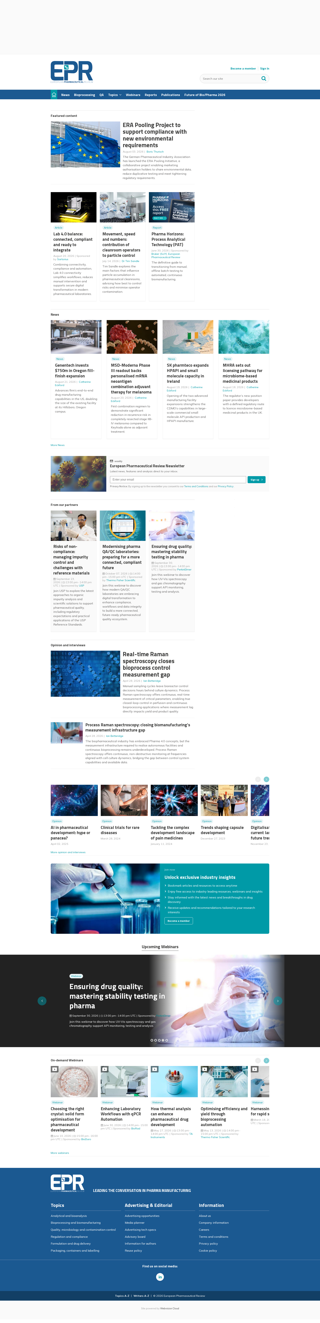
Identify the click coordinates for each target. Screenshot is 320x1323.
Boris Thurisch (155, 151)
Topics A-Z (122, 1295)
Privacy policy (208, 1243)
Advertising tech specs (140, 1229)
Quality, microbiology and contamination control (83, 1229)
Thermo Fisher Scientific (120, 580)
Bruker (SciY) (159, 254)
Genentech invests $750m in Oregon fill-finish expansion (74, 370)
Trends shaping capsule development (222, 830)
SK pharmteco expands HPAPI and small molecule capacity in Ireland (188, 373)
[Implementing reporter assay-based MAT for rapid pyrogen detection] (152, 1040)
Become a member (243, 68)
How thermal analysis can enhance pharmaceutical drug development (171, 1116)
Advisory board (135, 1236)
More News (58, 445)
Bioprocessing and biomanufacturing (76, 1222)
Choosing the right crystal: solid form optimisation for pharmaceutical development (67, 1119)
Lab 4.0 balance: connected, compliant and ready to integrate (73, 242)
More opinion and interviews (68, 852)
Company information (214, 1222)
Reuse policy (133, 1250)
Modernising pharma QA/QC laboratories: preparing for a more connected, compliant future (122, 557)
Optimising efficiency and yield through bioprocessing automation (224, 1116)
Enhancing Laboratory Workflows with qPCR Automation (121, 1114)
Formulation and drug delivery (71, 1243)
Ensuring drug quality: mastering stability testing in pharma (171, 551)
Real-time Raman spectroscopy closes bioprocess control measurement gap (148, 664)
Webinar (57, 976)
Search (264, 78)
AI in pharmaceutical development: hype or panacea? (70, 832)
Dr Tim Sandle (130, 261)
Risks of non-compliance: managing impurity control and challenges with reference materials (71, 559)
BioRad (135, 1128)
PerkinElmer (184, 569)
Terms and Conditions (196, 486)
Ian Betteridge (152, 680)
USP (81, 585)
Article (58, 227)
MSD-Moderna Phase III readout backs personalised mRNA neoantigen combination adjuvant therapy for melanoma (131, 378)
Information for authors (140, 1243)
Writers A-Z (141, 1295)
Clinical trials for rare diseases (120, 830)
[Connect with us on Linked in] (160, 1277)
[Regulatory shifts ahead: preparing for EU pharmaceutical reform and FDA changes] (155, 1040)
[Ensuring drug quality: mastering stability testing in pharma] (163, 1040)
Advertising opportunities (142, 1216)
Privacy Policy (226, 486)
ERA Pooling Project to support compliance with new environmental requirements (155, 135)
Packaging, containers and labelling (75, 1250)
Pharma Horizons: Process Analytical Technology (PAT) (168, 239)
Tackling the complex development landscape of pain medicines (173, 832)
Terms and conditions (213, 1236)
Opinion (57, 821)
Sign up (255, 480)
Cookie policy (208, 1250)
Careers (204, 1229)
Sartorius (62, 259)
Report (157, 227)
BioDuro (86, 1139)
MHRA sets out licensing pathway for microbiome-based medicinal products (242, 373)
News (59, 359)
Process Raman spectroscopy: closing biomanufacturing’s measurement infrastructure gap (137, 727)
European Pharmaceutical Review (165, 255)
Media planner (134, 1222)
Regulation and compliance (69, 1236)
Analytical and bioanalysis (69, 1216)
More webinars (60, 1153)
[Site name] (72, 82)
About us (205, 1216)
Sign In (264, 68)
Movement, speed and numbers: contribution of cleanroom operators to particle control (121, 244)
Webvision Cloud (169, 1308)
